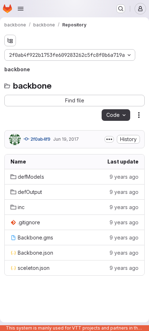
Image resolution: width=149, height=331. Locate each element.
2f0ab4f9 (39, 139)
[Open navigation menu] (20, 8)
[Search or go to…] (120, 8)
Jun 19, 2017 (66, 139)
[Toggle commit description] (109, 139)
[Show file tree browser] (10, 40)
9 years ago (124, 177)
